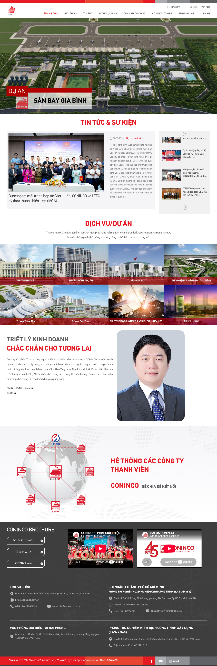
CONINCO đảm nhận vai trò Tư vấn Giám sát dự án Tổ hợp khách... (195, 201)
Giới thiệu (70, 13)
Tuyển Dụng (186, 13)
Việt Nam (205, 7)
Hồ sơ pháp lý (23, 552)
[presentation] (11, 67)
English (193, 7)
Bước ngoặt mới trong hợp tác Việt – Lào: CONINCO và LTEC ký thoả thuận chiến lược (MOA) (54, 198)
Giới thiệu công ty (23, 540)
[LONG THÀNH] (108, 66)
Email (175, 661)
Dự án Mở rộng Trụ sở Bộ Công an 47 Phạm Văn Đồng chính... (194, 144)
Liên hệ (205, 13)
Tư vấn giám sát (136, 280)
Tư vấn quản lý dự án (81, 280)
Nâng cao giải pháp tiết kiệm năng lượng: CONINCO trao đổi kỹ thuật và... (195, 164)
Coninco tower (162, 13)
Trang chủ (51, 13)
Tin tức (87, 13)
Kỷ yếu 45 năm (23, 563)
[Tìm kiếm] (168, 7)
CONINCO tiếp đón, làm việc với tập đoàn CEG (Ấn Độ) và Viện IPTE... (195, 182)
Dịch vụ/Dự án (108, 13)
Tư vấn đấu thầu (81, 321)
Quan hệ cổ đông (134, 13)
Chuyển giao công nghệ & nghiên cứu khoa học (136, 321)
